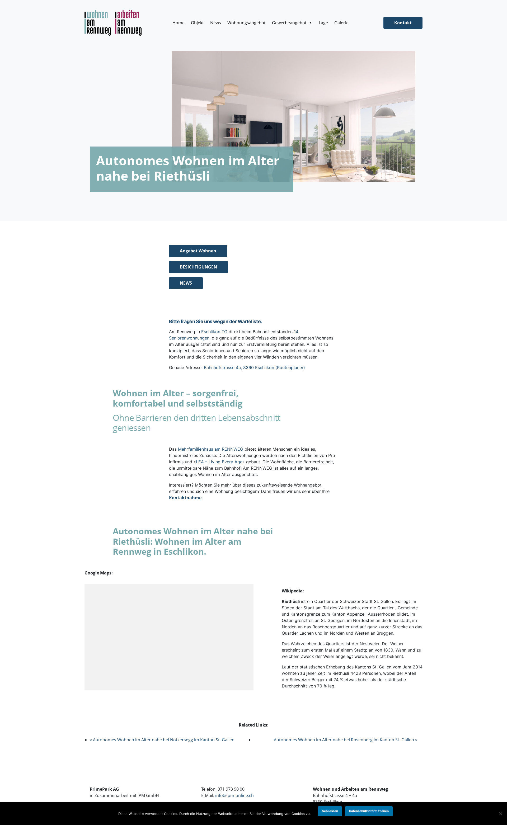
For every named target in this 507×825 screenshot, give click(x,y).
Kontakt (403, 23)
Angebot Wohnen (198, 251)
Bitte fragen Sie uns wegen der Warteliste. (215, 321)
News (215, 23)
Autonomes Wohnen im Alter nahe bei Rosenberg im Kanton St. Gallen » (345, 740)
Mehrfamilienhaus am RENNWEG (210, 449)
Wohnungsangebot (246, 23)
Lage (323, 23)
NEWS (186, 283)
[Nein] (500, 813)
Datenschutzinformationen (369, 811)
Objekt (197, 23)
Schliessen (330, 811)
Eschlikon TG (214, 331)
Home (178, 23)
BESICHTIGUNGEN (198, 267)
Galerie (341, 23)
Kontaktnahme (185, 498)
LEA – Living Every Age (219, 461)
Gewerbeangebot (289, 23)
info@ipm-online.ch (234, 795)
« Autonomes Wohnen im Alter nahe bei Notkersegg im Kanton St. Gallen (162, 740)
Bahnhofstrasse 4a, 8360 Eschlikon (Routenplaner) (254, 367)
